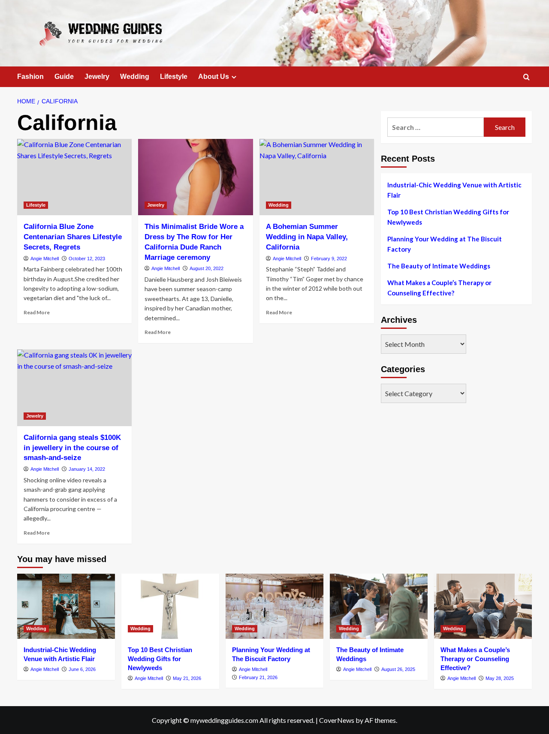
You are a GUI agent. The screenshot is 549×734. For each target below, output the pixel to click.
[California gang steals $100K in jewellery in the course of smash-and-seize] (74, 387)
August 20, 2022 (206, 268)
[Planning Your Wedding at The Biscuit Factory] (274, 606)
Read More (37, 312)
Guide (64, 76)
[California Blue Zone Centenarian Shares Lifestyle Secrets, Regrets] (74, 177)
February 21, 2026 (258, 677)
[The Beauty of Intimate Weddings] (379, 606)
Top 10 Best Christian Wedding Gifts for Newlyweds (448, 217)
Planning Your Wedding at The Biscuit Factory (444, 244)
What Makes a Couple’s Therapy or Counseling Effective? (439, 288)
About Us (213, 76)
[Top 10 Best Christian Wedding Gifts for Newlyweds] (170, 606)
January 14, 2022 (87, 469)
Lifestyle (173, 76)
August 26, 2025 (398, 669)
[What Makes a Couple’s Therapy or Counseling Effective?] (483, 606)
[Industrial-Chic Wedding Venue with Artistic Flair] (66, 606)
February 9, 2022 (329, 258)
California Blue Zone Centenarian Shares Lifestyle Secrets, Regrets (73, 237)
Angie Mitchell (44, 258)
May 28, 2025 (500, 678)
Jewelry (96, 76)
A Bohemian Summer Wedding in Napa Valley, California (307, 237)
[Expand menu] (234, 77)
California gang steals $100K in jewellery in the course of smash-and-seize (72, 447)
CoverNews (336, 720)
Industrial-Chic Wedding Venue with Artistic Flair (454, 190)
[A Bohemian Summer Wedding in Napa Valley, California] (316, 177)
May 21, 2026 (187, 678)
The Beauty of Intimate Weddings (438, 266)
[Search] (526, 77)
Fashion (30, 76)
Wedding (134, 76)
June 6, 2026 (82, 669)
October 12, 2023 (87, 258)
